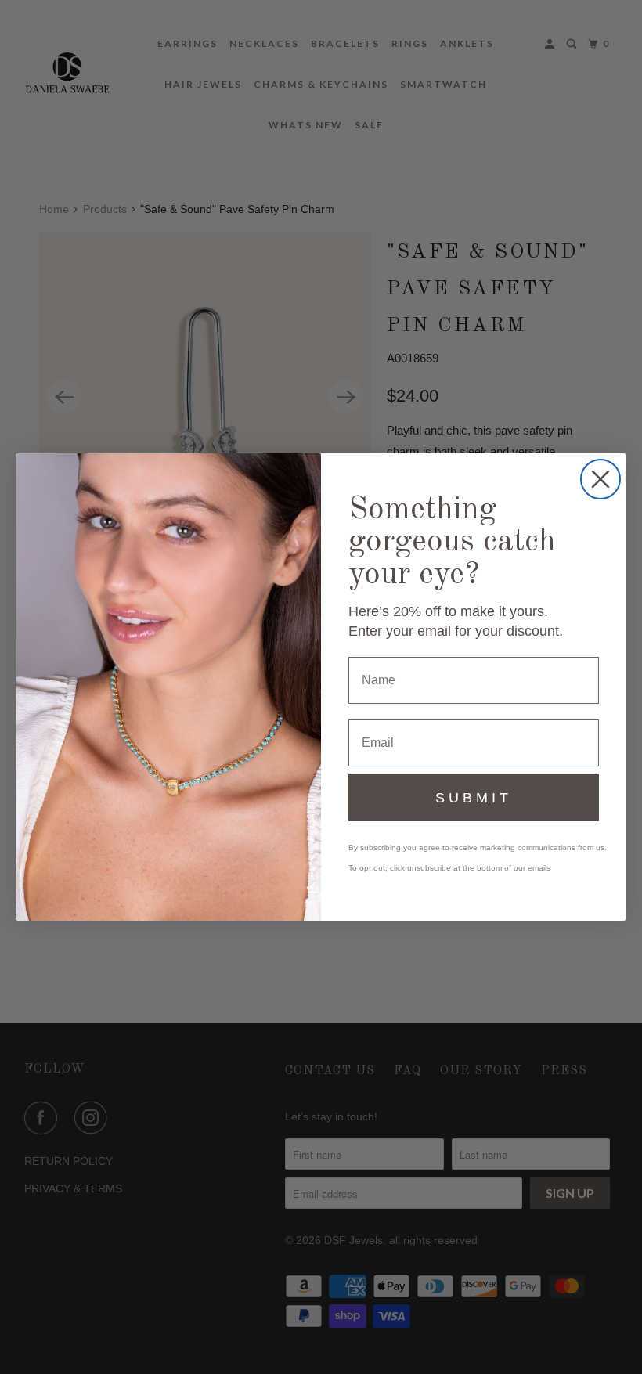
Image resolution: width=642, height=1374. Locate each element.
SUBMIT (473, 798)
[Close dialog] (600, 479)
